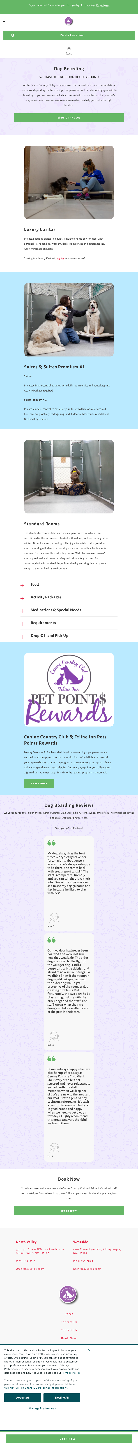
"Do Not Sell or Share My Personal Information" (35, 1387)
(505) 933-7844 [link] (83, 1260)
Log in (60, 258)
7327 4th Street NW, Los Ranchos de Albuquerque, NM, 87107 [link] (40, 1251)
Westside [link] (80, 1242)
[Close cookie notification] (89, 1350)
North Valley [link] (26, 1242)
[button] (5, 21)
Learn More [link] (39, 783)
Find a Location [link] (72, 35)
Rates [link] (69, 1314)
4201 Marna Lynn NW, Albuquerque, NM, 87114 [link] (97, 1251)
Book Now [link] (67, 1439)
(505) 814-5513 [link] (26, 1260)
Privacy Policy (71, 1372)
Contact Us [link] (69, 1322)
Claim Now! (103, 5)
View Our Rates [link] (69, 118)
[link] (69, 21)
